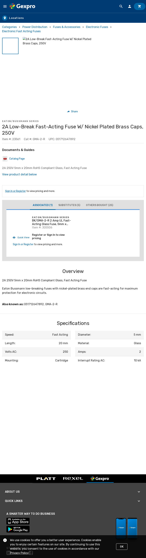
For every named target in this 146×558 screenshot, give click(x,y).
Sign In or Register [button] (23, 244)
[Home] (22, 6)
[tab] (43, 205)
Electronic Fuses (97, 27)
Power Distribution (34, 27)
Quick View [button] (23, 237)
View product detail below (19, 174)
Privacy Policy (19, 553)
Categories (9, 27)
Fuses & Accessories (66, 27)
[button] (10, 46)
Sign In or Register (15, 191)
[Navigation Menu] (5, 6)
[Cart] (139, 6)
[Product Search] (121, 6)
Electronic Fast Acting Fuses (21, 31)
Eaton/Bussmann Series (20, 121)
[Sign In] (129, 6)
